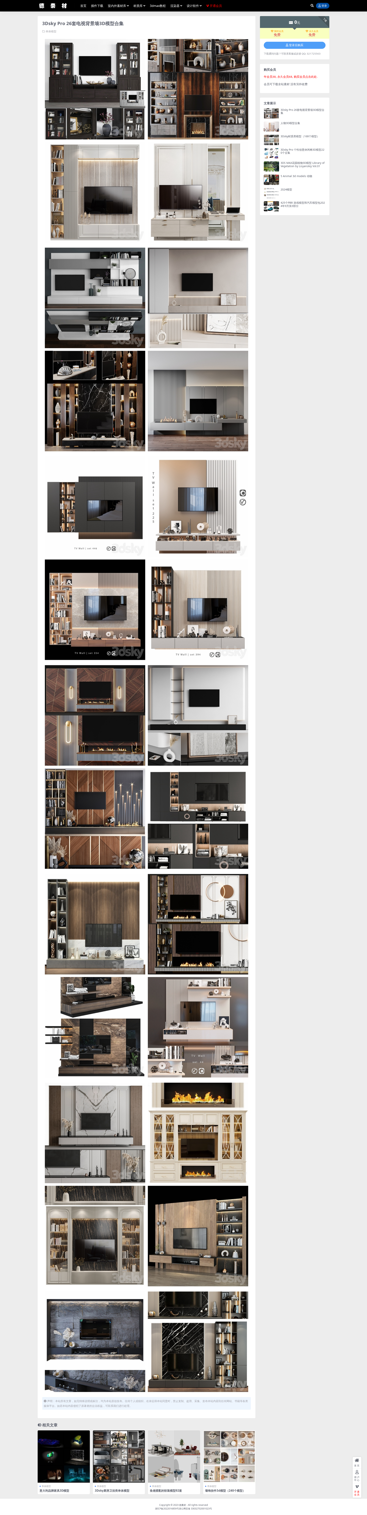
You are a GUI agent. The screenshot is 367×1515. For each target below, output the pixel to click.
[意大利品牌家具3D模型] (64, 1456)
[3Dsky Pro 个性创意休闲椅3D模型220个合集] (271, 153)
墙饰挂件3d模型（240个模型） (225, 1490)
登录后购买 (296, 45)
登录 (324, 5)
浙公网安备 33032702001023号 (195, 1508)
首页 (83, 6)
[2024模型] (271, 193)
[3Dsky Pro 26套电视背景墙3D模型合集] (271, 113)
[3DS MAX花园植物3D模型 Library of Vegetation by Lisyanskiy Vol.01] (271, 166)
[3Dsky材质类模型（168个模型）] (271, 140)
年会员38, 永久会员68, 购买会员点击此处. (290, 76)
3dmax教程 (158, 6)
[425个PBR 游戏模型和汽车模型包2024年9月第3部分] (271, 206)
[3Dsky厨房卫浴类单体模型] (119, 1456)
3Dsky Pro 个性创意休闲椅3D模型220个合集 (302, 151)
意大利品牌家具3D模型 (54, 1490)
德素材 (182, 1505)
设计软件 (193, 6)
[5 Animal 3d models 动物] (271, 180)
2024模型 (286, 189)
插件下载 (97, 6)
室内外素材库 (117, 6)
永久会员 (313, 31)
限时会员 (278, 31)
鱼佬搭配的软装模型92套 (166, 1490)
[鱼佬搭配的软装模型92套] (174, 1456)
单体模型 (51, 31)
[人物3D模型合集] (271, 127)
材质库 (138, 6)
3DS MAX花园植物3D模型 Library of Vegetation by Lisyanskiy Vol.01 (303, 164)
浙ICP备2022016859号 (167, 1508)
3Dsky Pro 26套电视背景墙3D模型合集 (302, 111)
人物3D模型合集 (290, 123)
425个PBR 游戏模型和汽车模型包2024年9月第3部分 (303, 204)
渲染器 (174, 6)
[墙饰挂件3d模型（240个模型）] (229, 1456)
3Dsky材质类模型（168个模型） (300, 136)
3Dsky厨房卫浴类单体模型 (112, 1490)
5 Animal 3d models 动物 (296, 176)
